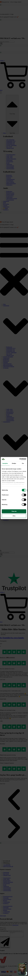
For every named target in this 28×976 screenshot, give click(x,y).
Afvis (14, 516)
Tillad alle (14, 511)
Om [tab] (23, 463)
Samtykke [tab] (5, 463)
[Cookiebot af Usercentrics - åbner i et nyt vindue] (19, 459)
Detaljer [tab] (14, 463)
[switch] (24, 495)
